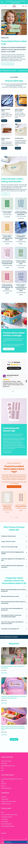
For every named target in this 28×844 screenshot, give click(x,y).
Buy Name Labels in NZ (9, 349)
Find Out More (7, 451)
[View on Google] (4, 376)
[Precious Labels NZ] (14, 6)
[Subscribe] (26, 838)
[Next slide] (16, 517)
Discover (5, 194)
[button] (26, 6)
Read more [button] (6, 386)
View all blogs (14, 739)
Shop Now (4, 120)
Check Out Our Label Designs (14, 486)
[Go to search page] (5, 6)
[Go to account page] (23, 6)
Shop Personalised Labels (7, 64)
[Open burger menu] (2, 6)
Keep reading (4, 672)
